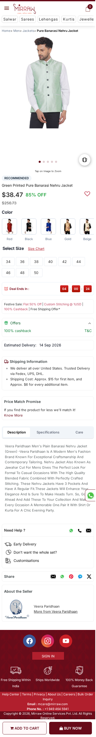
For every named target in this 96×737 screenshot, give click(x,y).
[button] (40, 162)
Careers (69, 694)
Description (16, 432)
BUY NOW (72, 728)
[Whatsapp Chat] (90, 495)
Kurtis (69, 19)
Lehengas (48, 19)
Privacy (39, 694)
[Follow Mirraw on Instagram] (47, 641)
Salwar (9, 19)
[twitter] (89, 576)
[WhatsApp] (71, 530)
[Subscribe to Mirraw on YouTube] (65, 641)
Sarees (27, 19)
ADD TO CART (26, 728)
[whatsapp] (62, 576)
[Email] (89, 530)
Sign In (48, 656)
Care (79, 432)
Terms (26, 694)
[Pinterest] (71, 576)
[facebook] (80, 576)
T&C (88, 330)
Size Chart (36, 249)
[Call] (80, 530)
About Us (54, 694)
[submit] (87, 193)
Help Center (10, 694)
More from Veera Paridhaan (56, 611)
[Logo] (24, 9)
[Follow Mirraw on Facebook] (29, 641)
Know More (13, 415)
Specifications (48, 432)
